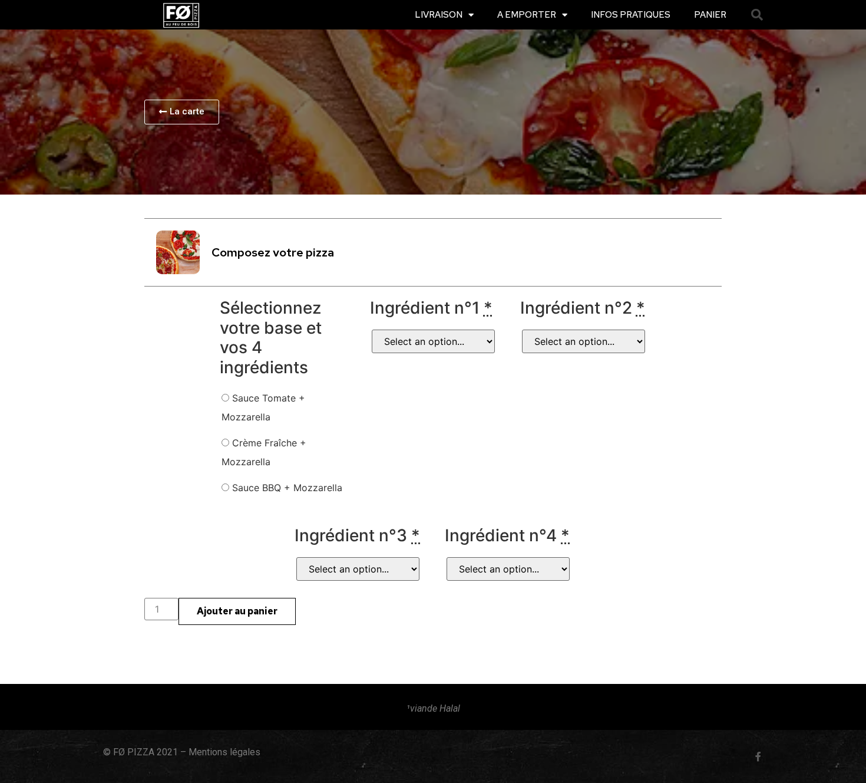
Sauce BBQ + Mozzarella (285, 488)
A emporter (526, 15)
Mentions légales (224, 752)
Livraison (438, 15)
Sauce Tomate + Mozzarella (263, 407)
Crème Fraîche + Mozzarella (264, 452)
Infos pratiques (630, 15)
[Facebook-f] (758, 756)
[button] (757, 15)
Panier (710, 15)
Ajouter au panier (237, 611)
